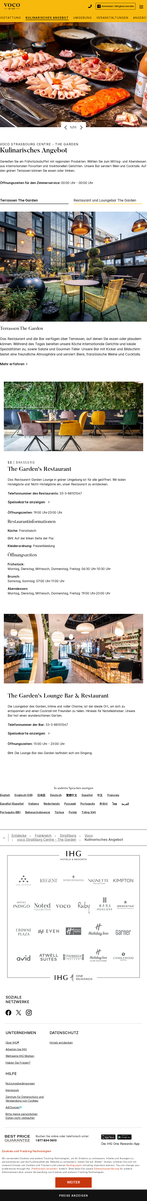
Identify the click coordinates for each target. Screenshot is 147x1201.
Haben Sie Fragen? (18, 1062)
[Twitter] (18, 1012)
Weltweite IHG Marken (20, 1056)
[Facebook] (8, 1012)
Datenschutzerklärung (106, 1168)
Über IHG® (12, 1042)
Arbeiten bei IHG (16, 1049)
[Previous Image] (66, 127)
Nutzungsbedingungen (20, 1083)
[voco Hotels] (12, 5)
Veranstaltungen (112, 17)
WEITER (73, 1182)
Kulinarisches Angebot (47, 17)
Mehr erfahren (12, 364)
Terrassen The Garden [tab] (19, 200)
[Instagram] (29, 1012)
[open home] (5, 837)
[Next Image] (81, 127)
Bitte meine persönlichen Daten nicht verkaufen (22, 1115)
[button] (141, 6)
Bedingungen (74, 1165)
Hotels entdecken (61, 1042)
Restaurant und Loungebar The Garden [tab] (105, 200)
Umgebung (82, 17)
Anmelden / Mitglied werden (118, 6)
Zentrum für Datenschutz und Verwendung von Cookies (25, 1098)
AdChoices (12, 1107)
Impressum (12, 1090)
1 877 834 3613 (46, 1140)
